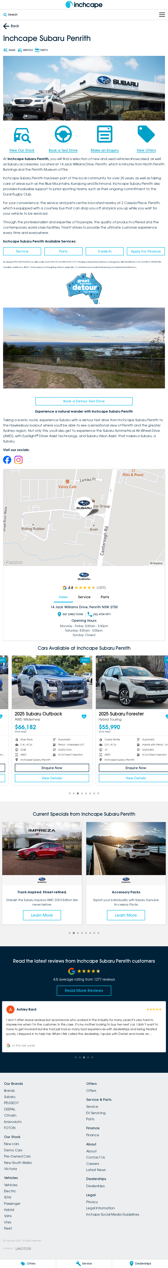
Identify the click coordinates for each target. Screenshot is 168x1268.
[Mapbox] (14, 562)
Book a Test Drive (63, 150)
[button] (84, 1026)
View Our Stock (21, 150)
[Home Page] (84, 4)
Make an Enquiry (105, 150)
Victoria (10, 1169)
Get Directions (72, 614)
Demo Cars (13, 1150)
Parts (63, 251)
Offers (91, 1091)
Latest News (96, 1170)
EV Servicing (96, 1113)
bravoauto (13, 1122)
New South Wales (18, 1163)
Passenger (12, 1203)
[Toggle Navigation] (162, 14)
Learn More (42, 915)
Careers (92, 1164)
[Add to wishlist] (74, 717)
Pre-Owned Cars (17, 1156)
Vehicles (10, 1185)
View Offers (146, 150)
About (91, 1151)
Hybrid (9, 1210)
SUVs (7, 1197)
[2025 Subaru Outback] (42, 682)
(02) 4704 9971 (102, 614)
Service (22, 251)
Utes (7, 1222)
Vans (7, 1216)
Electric (10, 1191)
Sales (63, 597)
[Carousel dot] (70, 793)
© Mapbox (156, 563)
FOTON (9, 1128)
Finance (92, 1135)
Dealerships (95, 1186)
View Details (42, 778)
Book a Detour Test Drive (84, 401)
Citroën (10, 1115)
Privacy (92, 1202)
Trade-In (105, 251)
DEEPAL (9, 1109)
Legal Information (100, 1208)
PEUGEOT (11, 1103)
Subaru (9, 1097)
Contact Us (95, 1157)
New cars (11, 1144)
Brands (9, 1091)
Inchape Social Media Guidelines (112, 1214)
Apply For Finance (146, 251)
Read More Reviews (84, 990)
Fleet (8, 1228)
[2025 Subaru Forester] (126, 682)
